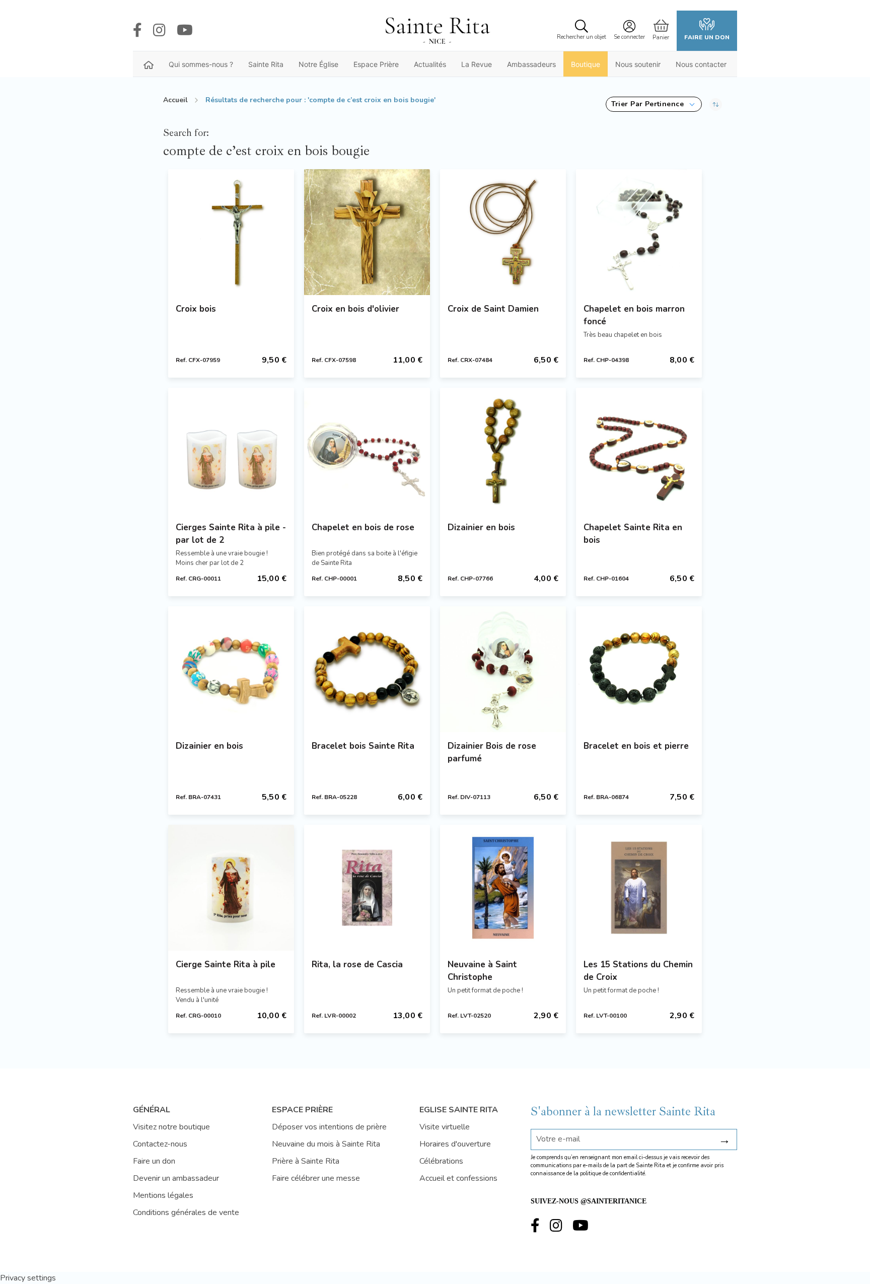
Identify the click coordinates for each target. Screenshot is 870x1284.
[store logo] (437, 31)
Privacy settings (28, 1277)
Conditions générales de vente (186, 1212)
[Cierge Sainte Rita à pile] (231, 888)
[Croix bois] (231, 232)
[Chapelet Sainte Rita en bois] (639, 451)
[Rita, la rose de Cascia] (367, 888)
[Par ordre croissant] (715, 104)
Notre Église (318, 64)
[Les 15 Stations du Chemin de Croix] (639, 888)
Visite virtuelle (444, 1126)
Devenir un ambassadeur (176, 1178)
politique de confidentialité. (613, 1173)
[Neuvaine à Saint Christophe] (503, 888)
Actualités (430, 64)
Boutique (585, 64)
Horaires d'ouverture (455, 1144)
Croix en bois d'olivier (355, 309)
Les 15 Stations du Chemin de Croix (638, 971)
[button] (654, 104)
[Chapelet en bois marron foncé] (639, 232)
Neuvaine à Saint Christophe (482, 971)
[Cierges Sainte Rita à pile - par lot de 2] (231, 451)
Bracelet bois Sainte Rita (363, 746)
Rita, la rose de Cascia (357, 964)
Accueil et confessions (458, 1178)
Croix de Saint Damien (493, 309)
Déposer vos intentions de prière (329, 1126)
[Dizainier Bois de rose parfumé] (503, 669)
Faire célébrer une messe (316, 1178)
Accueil (175, 100)
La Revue (476, 64)
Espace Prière (376, 64)
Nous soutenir (638, 64)
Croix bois (196, 309)
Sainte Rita (265, 64)
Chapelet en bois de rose (363, 527)
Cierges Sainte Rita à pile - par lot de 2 (231, 534)
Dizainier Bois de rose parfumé (492, 752)
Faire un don (707, 37)
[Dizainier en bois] (503, 451)
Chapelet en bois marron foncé (634, 315)
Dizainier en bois (481, 527)
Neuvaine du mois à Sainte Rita (326, 1144)
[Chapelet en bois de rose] (367, 451)
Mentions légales (163, 1195)
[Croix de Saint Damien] (503, 232)
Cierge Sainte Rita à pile (225, 964)
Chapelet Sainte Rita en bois (633, 534)
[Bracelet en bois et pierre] (639, 669)
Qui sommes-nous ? (201, 64)
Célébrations (441, 1161)
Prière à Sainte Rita (305, 1161)
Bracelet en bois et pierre (636, 746)
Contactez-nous (160, 1144)
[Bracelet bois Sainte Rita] (367, 669)
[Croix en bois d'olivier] (367, 232)
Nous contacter (701, 64)
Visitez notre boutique (171, 1126)
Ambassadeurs (531, 64)
